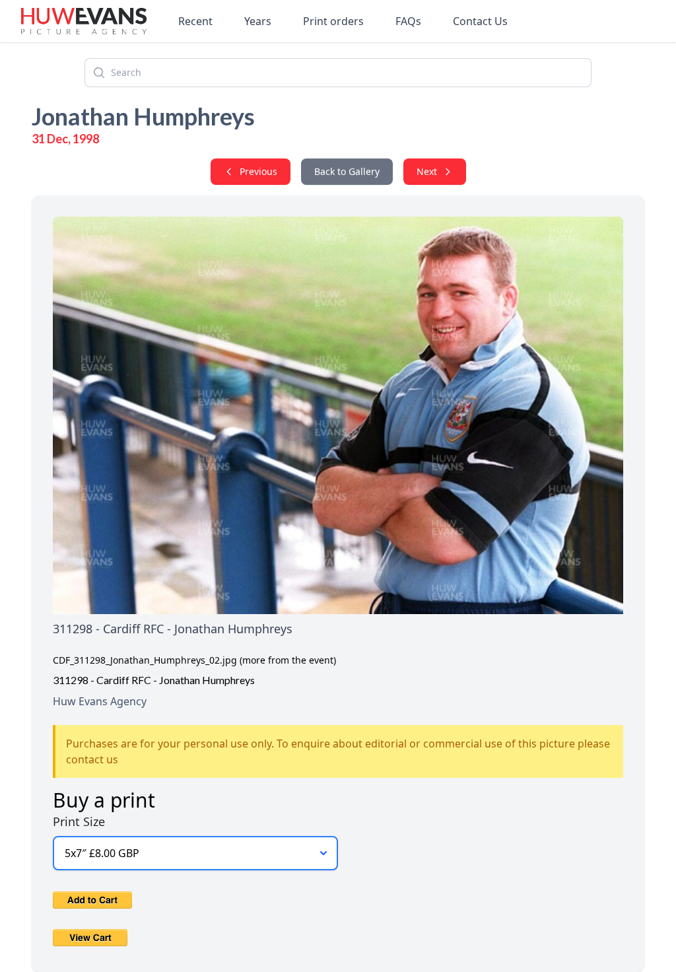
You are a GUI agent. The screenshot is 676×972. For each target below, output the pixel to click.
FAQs (408, 21)
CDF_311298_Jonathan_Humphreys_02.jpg (145, 660)
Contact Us (480, 21)
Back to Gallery (347, 171)
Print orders (333, 21)
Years (257, 21)
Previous (258, 171)
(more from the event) (288, 660)
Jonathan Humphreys (143, 116)
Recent (195, 21)
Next (427, 171)
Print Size (79, 821)
